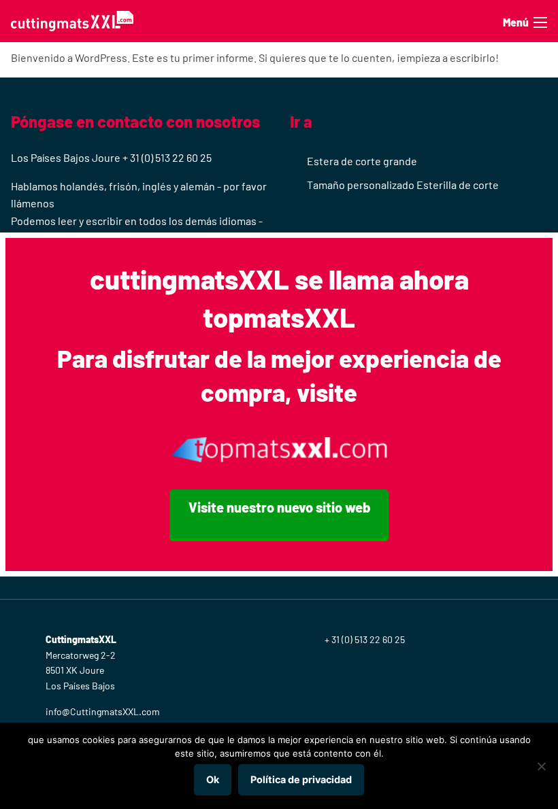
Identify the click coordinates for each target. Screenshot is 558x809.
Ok (212, 779)
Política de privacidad (301, 779)
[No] (541, 766)
